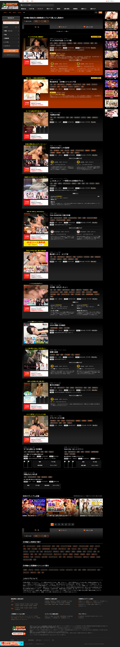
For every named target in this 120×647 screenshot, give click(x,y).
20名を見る (93, 261)
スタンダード (69, 569)
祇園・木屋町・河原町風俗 (58, 604)
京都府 (26, 607)
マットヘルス (25, 616)
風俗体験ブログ (57, 617)
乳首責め (93, 150)
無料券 (58, 8)
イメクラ (32, 616)
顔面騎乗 (52, 152)
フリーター (32, 551)
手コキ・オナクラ (92, 569)
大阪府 (17, 607)
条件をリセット (11, 54)
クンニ (90, 548)
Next (102, 506)
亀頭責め (87, 150)
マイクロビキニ (77, 557)
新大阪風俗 (48, 602)
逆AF (80, 217)
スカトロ (78, 292)
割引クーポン (50, 8)
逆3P (84, 551)
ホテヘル (31, 569)
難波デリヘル (89, 601)
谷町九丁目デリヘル (99, 602)
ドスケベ (70, 86)
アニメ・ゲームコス (47, 554)
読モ (95, 548)
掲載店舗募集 (31, 640)
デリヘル (37, 569)
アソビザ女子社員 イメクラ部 (61, 40)
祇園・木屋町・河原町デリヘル (94, 604)
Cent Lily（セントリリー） (74, 449)
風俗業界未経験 (89, 294)
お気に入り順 (89, 27)
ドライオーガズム (79, 150)
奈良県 (35, 607)
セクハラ (80, 43)
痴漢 (55, 183)
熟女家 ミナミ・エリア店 (59, 254)
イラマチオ (86, 43)
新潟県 (31, 605)
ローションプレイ (76, 84)
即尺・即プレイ (62, 43)
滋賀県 (31, 607)
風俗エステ (33, 572)
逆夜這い (70, 43)
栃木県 (17, 605)
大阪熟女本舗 (55, 115)
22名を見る (94, 390)
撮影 (75, 43)
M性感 (84, 569)
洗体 (68, 152)
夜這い (55, 43)
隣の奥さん (77, 86)
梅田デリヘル (82, 601)
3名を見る (94, 425)
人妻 (75, 569)
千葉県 (27, 604)
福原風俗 (68, 602)
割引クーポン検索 (49, 616)
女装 (61, 292)
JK (87, 183)
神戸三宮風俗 (48, 604)
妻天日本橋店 (55, 385)
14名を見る (94, 330)
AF (51, 43)
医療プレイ (86, 557)
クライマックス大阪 (57, 418)
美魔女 (89, 117)
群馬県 (22, 605)
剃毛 (83, 292)
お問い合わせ (39, 640)
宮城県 (26, 605)
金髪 (35, 559)
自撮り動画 (66, 8)
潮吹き (73, 289)
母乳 (52, 296)
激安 (79, 569)
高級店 (13, 619)
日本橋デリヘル (104, 601)
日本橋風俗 (64, 601)
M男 (62, 150)
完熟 (82, 86)
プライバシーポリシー (21, 640)
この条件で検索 (11, 50)
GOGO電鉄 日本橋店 (57, 325)
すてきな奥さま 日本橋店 (33, 449)
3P (51, 84)
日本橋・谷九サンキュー (59, 287)
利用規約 (12, 640)
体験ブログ (93, 8)
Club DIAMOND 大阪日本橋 (60, 215)
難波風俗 (53, 601)
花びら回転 (53, 294)
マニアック (25, 619)
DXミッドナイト (99, 616)
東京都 (17, 604)
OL (95, 43)
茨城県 (36, 604)
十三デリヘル (82, 602)
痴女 (72, 152)
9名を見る (94, 89)
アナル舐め (53, 259)
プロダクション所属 (61, 220)
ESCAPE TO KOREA (90, 616)
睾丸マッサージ (54, 422)
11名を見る (94, 155)
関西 (32, 1)
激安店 (39, 617)
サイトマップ (46, 640)
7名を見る (93, 122)
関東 (27, 1)
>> (72, 524)
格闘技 (70, 554)
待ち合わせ (64, 86)
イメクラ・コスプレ (53, 569)
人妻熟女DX (82, 616)
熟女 (99, 569)
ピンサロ (62, 569)
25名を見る (94, 357)
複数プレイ (68, 256)
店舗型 (25, 569)
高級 (39, 572)
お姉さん (52, 45)
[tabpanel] (62, 508)
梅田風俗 (47, 601)
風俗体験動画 (63, 616)
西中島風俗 (54, 602)
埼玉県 (32, 604)
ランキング (40, 8)
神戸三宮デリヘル (83, 604)
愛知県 (35, 605)
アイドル (58, 45)
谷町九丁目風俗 (61, 602)
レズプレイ (94, 84)
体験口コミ (84, 8)
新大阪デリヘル (90, 602)
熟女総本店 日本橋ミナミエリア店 (63, 82)
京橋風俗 (58, 601)
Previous (22, 506)
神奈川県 (22, 604)
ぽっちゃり (26, 572)
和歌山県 (18, 609)
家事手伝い (26, 554)
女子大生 (87, 451)
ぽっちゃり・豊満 (28, 559)
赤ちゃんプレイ (79, 387)
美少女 (64, 45)
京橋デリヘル (96, 601)
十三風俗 (70, 601)
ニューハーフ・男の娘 (91, 217)
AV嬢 (84, 217)
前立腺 (88, 84)
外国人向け (82, 617)
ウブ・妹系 (53, 185)
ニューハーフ (44, 569)
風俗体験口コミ (49, 617)
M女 (83, 294)
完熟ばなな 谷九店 (30, 474)
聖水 (92, 43)
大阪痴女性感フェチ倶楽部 (59, 148)
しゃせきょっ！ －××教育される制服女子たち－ (67, 181)
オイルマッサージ (65, 294)
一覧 (38, 27)
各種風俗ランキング (66, 617)
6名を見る (93, 47)
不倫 (84, 84)
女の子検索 (57, 616)
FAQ (53, 640)
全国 (23, 1)
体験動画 (75, 8)
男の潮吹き (68, 84)
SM (43, 572)
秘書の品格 (54, 352)
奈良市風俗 (67, 604)
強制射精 (58, 152)
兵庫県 (22, 607)
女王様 (98, 557)
